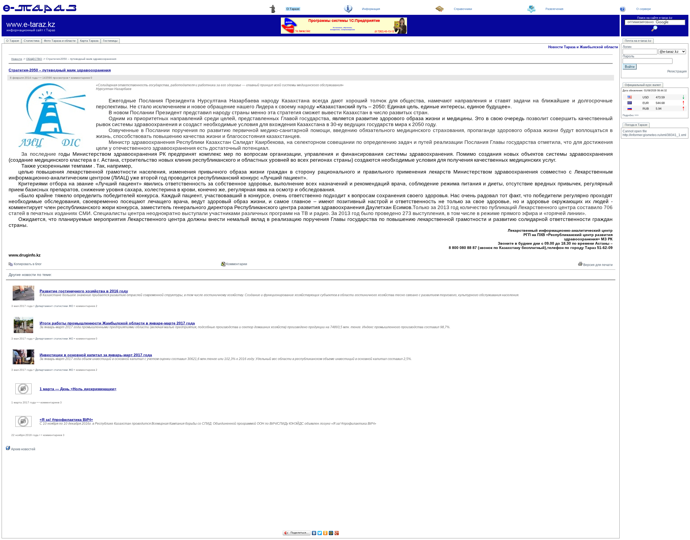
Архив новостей (22, 449)
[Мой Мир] (331, 532)
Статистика (31, 40)
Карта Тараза (89, 40)
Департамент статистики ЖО (54, 305)
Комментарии (236, 264)
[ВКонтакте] (314, 532)
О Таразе (12, 40)
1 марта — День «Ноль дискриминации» (78, 389)
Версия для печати (597, 265)
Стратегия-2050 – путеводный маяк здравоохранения (60, 70)
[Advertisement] (310, 491)
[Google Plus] (337, 532)
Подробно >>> (631, 115)
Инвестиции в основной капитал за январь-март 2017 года (96, 355)
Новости (16, 58)
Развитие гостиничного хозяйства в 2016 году (84, 291)
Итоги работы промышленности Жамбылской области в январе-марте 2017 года (117, 323)
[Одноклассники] (325, 532)
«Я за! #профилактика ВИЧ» (66, 419)
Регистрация (677, 71)
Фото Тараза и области (59, 40)
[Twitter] (320, 532)
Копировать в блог (27, 264)
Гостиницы (110, 40)
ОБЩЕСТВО (34, 58)
